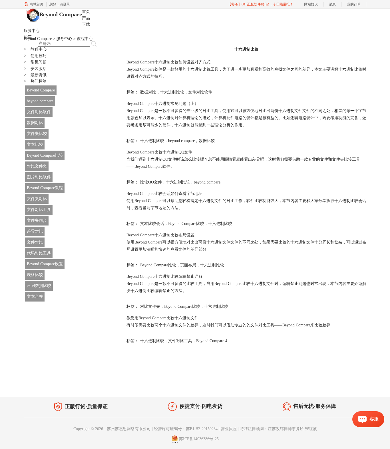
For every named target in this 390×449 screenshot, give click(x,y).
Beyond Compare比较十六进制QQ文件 (159, 152)
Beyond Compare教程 (45, 188)
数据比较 (207, 141)
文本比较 (35, 144)
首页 (86, 11)
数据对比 (35, 123)
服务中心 (32, 31)
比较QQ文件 (151, 182)
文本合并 (35, 296)
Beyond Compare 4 (211, 341)
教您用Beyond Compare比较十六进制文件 (162, 318)
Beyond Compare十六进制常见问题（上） (162, 103)
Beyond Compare (60, 14)
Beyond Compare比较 (45, 155)
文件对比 (35, 242)
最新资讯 (35, 75)
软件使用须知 (351, 385)
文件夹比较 (37, 133)
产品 (86, 18)
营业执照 (229, 429)
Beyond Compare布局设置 (160, 235)
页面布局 (188, 265)
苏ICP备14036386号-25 (199, 439)
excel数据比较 (39, 286)
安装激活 (35, 69)
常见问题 (35, 62)
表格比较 (35, 275)
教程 (77, 383)
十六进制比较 (172, 92)
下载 (86, 24)
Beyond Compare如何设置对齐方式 (168, 62)
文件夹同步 (37, 220)
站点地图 (94, 383)
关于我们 (326, 385)
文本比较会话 (152, 223)
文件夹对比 (37, 199)
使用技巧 (35, 56)
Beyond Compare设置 (45, 264)
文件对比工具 (39, 209)
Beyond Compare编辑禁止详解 (164, 276)
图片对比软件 (39, 177)
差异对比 (35, 231)
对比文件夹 (37, 166)
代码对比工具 (39, 253)
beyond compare (40, 101)
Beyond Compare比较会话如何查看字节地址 (164, 193)
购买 (28, 37)
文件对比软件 (39, 112)
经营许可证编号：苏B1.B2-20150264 (186, 429)
